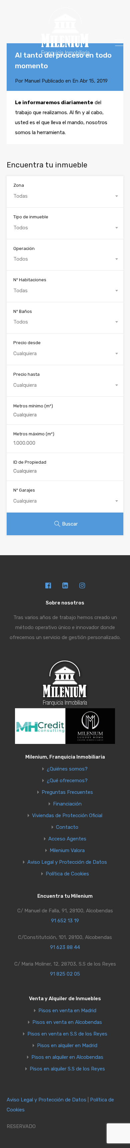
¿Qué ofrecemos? (67, 780)
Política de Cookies (67, 873)
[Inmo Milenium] (65, 54)
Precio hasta (26, 374)
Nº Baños (22, 311)
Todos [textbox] (20, 228)
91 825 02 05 (65, 974)
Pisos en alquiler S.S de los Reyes (67, 1068)
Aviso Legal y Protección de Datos (67, 862)
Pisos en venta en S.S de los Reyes (67, 1034)
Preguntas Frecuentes (67, 792)
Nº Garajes (24, 490)
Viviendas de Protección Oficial (67, 815)
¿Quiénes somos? (67, 769)
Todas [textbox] (20, 196)
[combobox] (65, 196)
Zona (18, 185)
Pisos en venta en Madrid (67, 1010)
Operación (24, 248)
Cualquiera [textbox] (25, 353)
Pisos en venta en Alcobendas (67, 1022)
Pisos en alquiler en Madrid (67, 1045)
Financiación (67, 804)
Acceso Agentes (67, 838)
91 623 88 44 (65, 947)
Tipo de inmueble (30, 216)
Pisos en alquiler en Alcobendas (67, 1057)
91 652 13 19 (65, 921)
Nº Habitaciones (29, 279)
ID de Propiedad (29, 462)
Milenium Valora (67, 850)
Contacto (67, 827)
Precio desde (27, 342)
